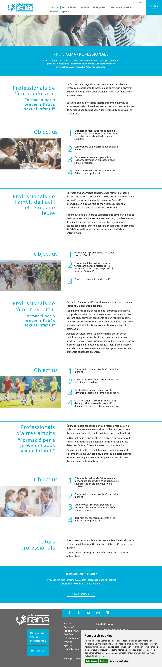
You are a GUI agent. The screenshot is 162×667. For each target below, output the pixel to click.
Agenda (65, 11)
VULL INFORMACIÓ (81, 594)
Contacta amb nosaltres (77, 648)
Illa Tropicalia (99, 7)
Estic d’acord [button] (91, 661)
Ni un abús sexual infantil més (38, 637)
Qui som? (69, 627)
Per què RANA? (69, 7)
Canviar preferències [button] (118, 661)
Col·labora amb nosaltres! (121, 7)
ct (136, 2)
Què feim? (69, 634)
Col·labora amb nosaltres (77, 637)
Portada (68, 623)
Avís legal (68, 658)
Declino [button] (103, 661)
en (140, 2)
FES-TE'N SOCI (154, 7)
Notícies (54, 11)
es (133, 2)
